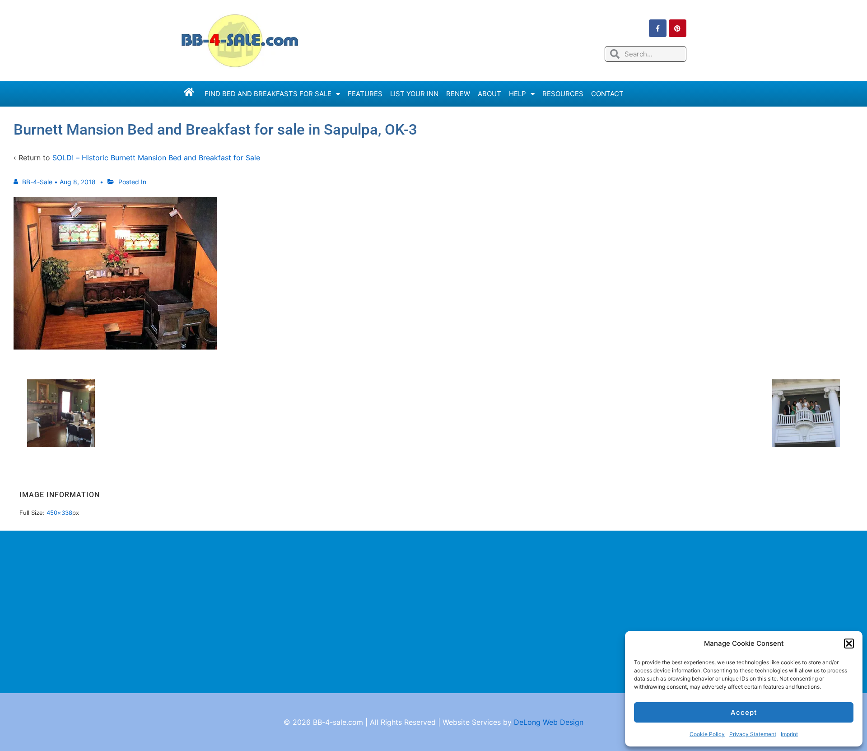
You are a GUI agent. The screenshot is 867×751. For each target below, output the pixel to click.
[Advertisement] (433, 612)
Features (365, 93)
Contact (607, 93)
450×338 (59, 512)
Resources (562, 93)
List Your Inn (414, 93)
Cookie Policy (707, 734)
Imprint (789, 734)
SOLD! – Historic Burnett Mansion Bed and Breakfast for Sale (156, 157)
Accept (744, 712)
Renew (458, 93)
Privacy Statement (752, 734)
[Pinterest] (677, 28)
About (489, 93)
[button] (848, 643)
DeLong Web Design (548, 722)
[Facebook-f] (658, 28)
